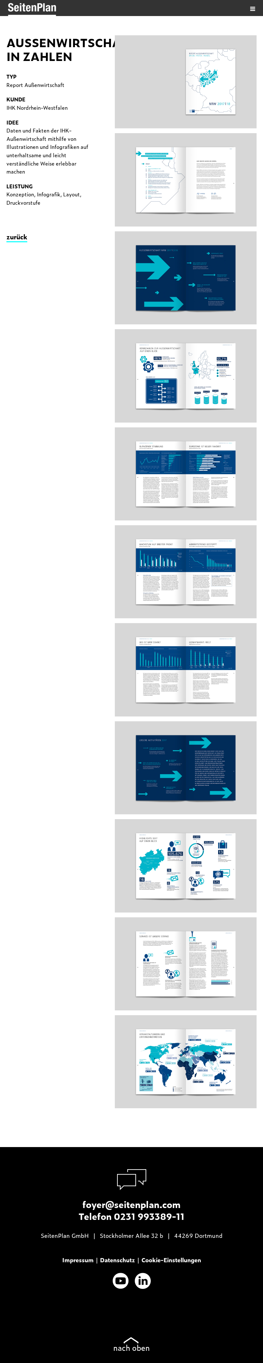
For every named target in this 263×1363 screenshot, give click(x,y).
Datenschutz (117, 1260)
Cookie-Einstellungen (171, 1260)
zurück (16, 236)
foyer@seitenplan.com (131, 1204)
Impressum (78, 1260)
